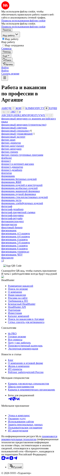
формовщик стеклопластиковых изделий (24, 197)
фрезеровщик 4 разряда (14, 239)
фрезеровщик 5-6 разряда (15, 242)
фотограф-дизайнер (12, 209)
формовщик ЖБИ (11, 182)
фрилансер (7, 257)
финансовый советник (14, 127)
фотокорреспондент (12, 221)
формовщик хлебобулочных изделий (22, 203)
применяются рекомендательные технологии (29, 438)
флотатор (6, 173)
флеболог (6, 157)
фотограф (6, 206)
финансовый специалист (15, 130)
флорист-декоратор (12, 167)
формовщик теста (11, 200)
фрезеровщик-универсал (15, 251)
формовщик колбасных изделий (19, 188)
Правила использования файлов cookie (23, 26)
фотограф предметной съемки (18, 212)
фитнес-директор (11, 142)
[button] (5, 67)
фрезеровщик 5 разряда (14, 245)
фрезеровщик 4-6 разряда (15, 236)
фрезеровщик (8, 230)
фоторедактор (9, 224)
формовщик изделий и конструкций (21, 185)
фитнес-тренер (9, 151)
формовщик (8, 176)
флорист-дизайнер (11, 170)
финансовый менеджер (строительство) (23, 124)
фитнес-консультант (12, 145)
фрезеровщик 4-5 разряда (15, 233)
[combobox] (15, 466)
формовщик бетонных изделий (19, 179)
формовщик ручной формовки (18, 194)
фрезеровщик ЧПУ (12, 254)
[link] (7, 60)
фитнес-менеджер (11, 148)
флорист (6, 161)
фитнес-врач (8, 139)
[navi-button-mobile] (4, 78)
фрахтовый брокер (11, 227)
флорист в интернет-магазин (17, 164)
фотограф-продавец (12, 215)
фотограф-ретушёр (11, 218)
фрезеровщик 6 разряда (14, 248)
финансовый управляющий (17, 133)
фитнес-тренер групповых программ (22, 154)
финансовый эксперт (13, 136)
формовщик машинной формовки (20, 191)
